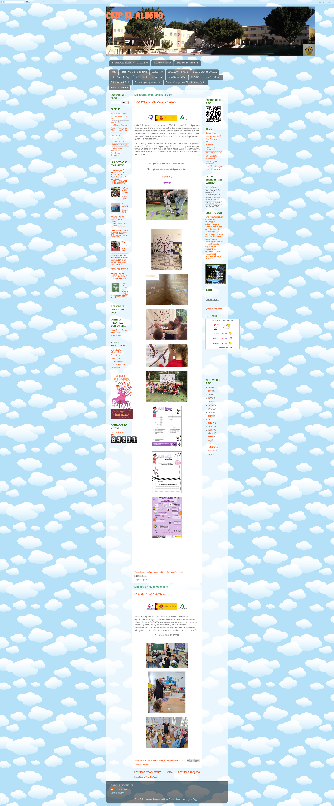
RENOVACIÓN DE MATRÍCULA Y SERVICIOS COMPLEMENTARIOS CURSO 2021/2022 (119, 221)
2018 (210, 405)
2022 (210, 419)
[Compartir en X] (140, 576)
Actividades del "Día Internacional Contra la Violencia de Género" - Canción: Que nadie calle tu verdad (120, 260)
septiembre (212, 447)
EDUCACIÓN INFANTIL (178, 72)
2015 (210, 394)
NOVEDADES (210, 133)
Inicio (114, 72)
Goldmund (173, 799)
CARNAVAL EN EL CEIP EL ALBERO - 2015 (125, 193)
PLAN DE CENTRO (119, 87)
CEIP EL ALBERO (134, 15)
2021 (210, 416)
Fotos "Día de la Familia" (187, 63)
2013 (210, 387)
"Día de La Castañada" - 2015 (125, 246)
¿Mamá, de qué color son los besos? (119, 331)
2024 (210, 426)
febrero (211, 433)
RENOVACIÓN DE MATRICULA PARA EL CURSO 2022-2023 (119, 276)
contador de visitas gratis (118, 433)
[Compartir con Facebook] (143, 576)
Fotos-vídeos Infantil (120, 82)
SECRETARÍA (157, 72)
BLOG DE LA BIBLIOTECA (205, 72)
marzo (210, 436)
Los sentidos (116, 368)
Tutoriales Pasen (213, 77)
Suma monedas (117, 361)
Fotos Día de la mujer (121, 77)
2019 (210, 409)
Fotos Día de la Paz (177, 77)
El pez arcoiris (116, 335)
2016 (210, 398)
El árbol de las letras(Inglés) (116, 351)
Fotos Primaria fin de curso (134, 72)
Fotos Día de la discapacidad (149, 77)
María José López (120, 789)
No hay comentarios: (175, 572)
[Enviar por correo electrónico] (135, 576)
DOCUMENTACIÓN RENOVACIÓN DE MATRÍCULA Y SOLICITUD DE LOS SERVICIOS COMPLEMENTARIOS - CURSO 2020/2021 (119, 177)
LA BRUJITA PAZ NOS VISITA (150, 594)
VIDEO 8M (167, 177)
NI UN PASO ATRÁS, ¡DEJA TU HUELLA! (155, 102)
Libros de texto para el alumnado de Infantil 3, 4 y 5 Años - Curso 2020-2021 (119, 234)
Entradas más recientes (147, 772)
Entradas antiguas (189, 772)
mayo (210, 440)
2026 (210, 455)
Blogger (196, 799)
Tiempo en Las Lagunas (222, 320)
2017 (210, 402)
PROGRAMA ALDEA (162, 63)
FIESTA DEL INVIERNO (119, 269)
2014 (210, 391)
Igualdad (146, 579)
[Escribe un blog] (138, 576)
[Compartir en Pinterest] (145, 576)
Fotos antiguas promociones (148, 82)
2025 (210, 430)
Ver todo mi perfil (117, 793)
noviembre (212, 450)
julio (209, 443)
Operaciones (115, 355)
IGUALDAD (196, 77)
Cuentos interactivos (119, 364)
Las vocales (115, 358)
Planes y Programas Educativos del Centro (186, 82)
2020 (210, 412)
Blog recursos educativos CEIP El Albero (130, 63)
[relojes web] (212, 306)
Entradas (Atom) (151, 777)
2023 (210, 423)
